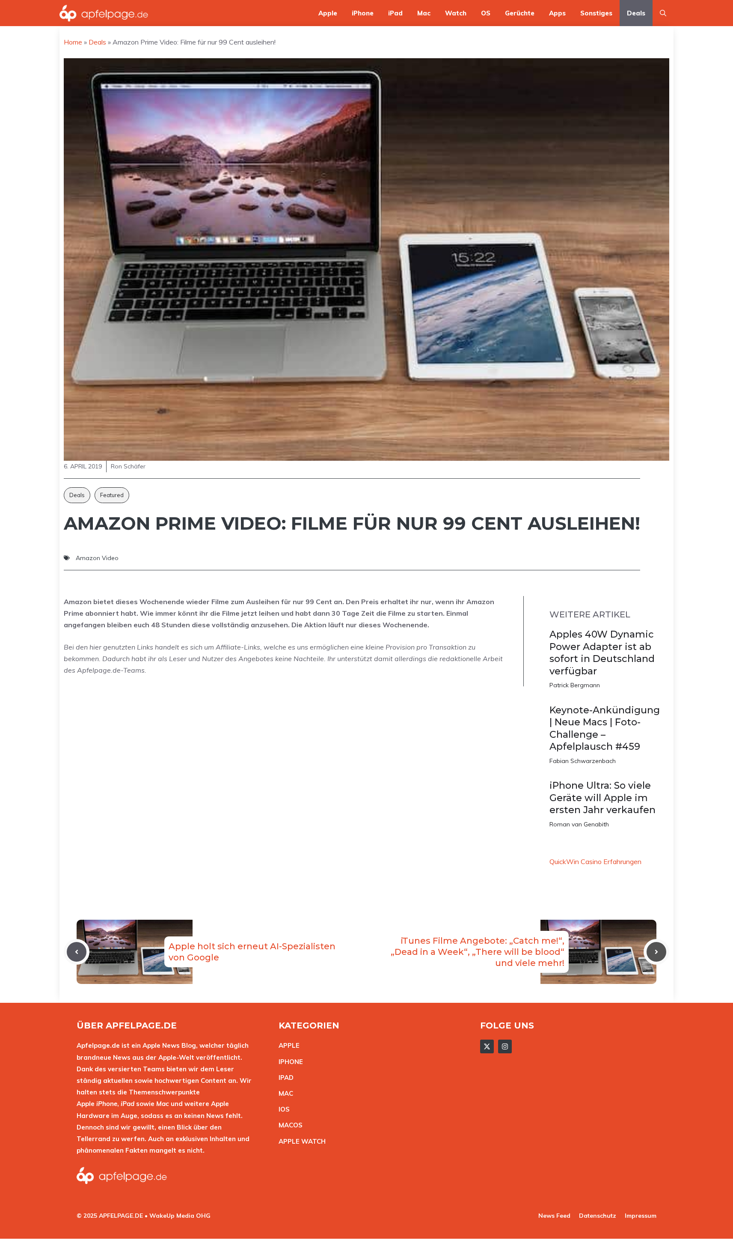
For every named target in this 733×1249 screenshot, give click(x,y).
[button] (663, 13)
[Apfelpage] (103, 13)
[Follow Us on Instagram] (505, 1046)
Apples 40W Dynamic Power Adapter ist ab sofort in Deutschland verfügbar (602, 653)
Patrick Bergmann (574, 685)
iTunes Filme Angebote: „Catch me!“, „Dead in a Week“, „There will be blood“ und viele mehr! (477, 952)
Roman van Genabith (579, 824)
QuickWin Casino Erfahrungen (595, 861)
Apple (327, 13)
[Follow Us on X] (487, 1046)
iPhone (363, 13)
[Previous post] (76, 952)
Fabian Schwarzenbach (582, 761)
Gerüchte (519, 13)
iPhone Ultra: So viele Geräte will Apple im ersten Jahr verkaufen (602, 798)
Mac (423, 13)
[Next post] (656, 952)
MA (284, 1093)
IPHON (289, 1062)
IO (282, 1109)
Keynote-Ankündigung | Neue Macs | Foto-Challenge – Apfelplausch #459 (604, 728)
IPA (284, 1077)
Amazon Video (97, 558)
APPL (287, 1045)
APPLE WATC (300, 1141)
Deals (636, 13)
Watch (455, 13)
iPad (395, 13)
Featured (112, 495)
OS (485, 13)
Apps (557, 13)
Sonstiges (596, 13)
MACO (288, 1125)
